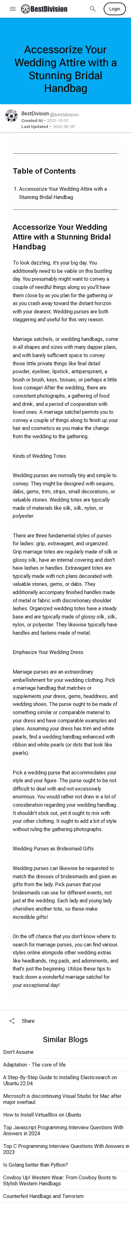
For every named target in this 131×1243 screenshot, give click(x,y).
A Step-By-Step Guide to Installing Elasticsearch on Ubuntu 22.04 (60, 1080)
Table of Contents (44, 171)
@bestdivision (64, 114)
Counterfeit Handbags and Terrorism (43, 1196)
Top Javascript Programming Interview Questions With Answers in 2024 (63, 1130)
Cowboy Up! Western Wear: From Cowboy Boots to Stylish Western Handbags (60, 1181)
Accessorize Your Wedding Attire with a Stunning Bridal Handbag (63, 193)
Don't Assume (18, 1052)
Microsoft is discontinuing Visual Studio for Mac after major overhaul (62, 1099)
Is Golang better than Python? (35, 1165)
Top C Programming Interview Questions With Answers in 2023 (66, 1149)
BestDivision (35, 114)
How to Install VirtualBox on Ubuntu (42, 1115)
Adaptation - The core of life (34, 1065)
